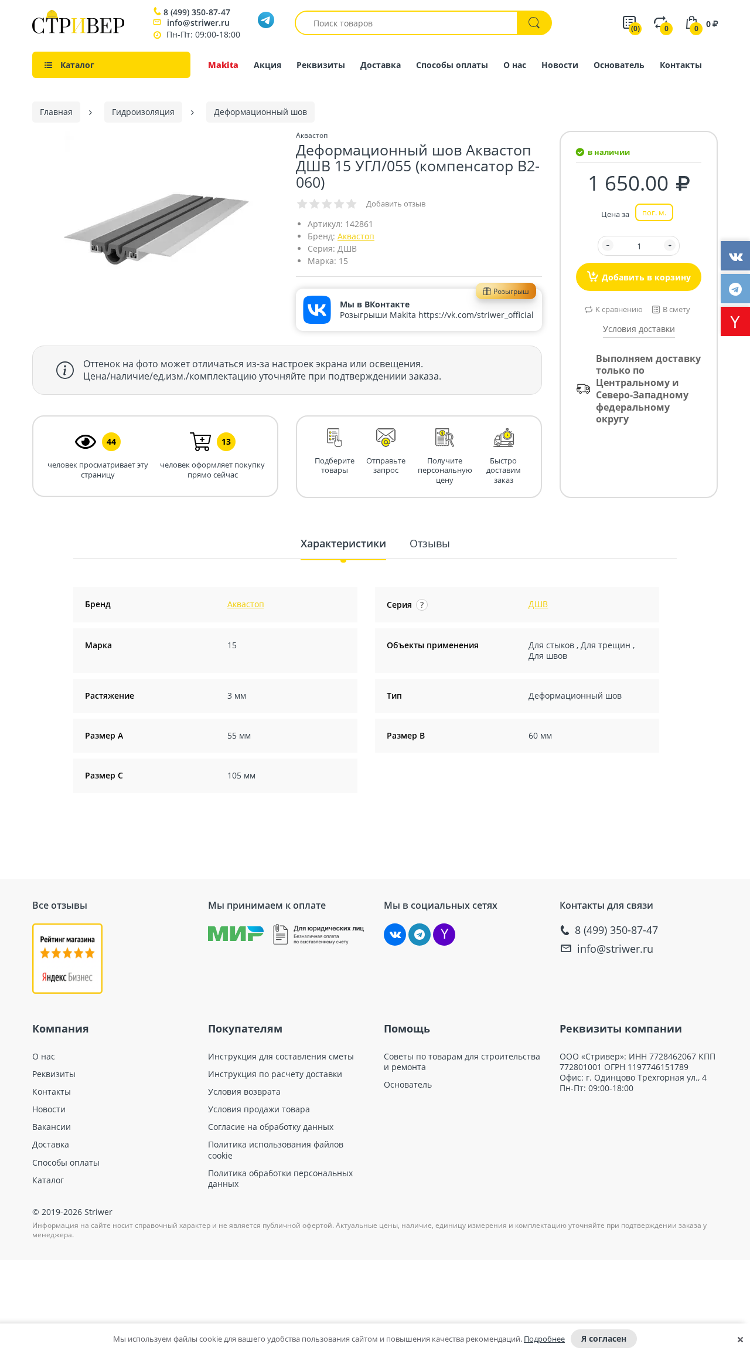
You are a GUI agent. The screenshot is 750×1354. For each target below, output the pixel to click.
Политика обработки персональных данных (280, 1178)
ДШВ (538, 604)
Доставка (380, 64)
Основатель (619, 64)
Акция (267, 64)
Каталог (48, 1180)
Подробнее (544, 1338)
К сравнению (619, 309)
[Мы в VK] (395, 934)
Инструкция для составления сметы (281, 1056)
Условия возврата (244, 1091)
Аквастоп (356, 236)
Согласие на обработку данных (270, 1127)
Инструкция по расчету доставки (275, 1074)
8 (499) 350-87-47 (196, 12)
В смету (676, 309)
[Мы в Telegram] (419, 934)
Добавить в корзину (646, 277)
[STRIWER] (78, 30)
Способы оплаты (452, 64)
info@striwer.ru (198, 22)
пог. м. (654, 212)
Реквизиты (320, 64)
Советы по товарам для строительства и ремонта (462, 1061)
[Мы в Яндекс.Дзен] (444, 934)
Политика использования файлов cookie (275, 1149)
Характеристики (343, 543)
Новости (559, 64)
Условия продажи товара (259, 1109)
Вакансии (51, 1127)
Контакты (681, 64)
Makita (223, 64)
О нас (514, 64)
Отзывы (430, 543)
